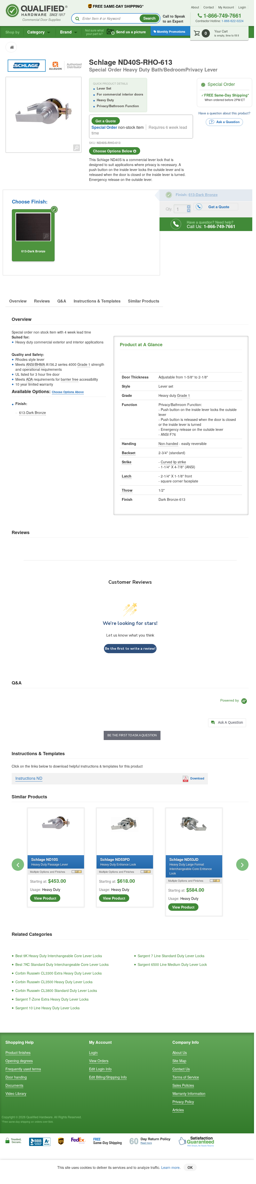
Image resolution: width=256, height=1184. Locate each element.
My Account (226, 7)
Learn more (170, 1167)
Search (149, 18)
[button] (18, 864)
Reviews (42, 301)
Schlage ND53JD (190, 866)
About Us (179, 1052)
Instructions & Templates (97, 301)
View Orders (98, 1060)
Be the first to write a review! (130, 648)
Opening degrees (19, 1060)
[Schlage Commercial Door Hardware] (27, 65)
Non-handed (168, 443)
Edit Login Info (100, 1068)
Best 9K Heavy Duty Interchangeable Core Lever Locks (58, 955)
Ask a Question (227, 121)
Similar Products (143, 301)
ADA (29, 379)
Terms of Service (185, 1077)
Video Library (15, 1093)
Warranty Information (188, 1093)
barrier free (69, 379)
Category (36, 32)
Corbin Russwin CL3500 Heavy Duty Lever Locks (54, 981)
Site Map (179, 1060)
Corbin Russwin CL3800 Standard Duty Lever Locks (56, 990)
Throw (127, 490)
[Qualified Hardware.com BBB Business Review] (40, 1141)
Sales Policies (183, 1085)
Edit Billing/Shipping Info (108, 1077)
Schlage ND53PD (118, 861)
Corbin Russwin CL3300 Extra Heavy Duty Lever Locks (58, 973)
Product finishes (18, 1052)
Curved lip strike (173, 461)
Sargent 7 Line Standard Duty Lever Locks (171, 955)
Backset (128, 452)
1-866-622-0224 (233, 21)
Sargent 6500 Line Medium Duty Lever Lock (172, 964)
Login (242, 7)
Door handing (16, 1077)
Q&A (61, 301)
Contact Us (181, 1068)
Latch (126, 476)
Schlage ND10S (49, 861)
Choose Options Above (68, 392)
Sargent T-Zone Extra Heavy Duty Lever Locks (52, 999)
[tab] (227, 722)
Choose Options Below (113, 150)
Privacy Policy (183, 1101)
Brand (66, 32)
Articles (178, 1109)
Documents (14, 1085)
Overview (18, 301)
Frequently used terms (23, 1068)
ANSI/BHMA (35, 364)
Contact (208, 7)
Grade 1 (83, 364)
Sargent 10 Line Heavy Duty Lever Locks (47, 1007)
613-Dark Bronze (32, 412)
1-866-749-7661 (221, 15)
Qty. (169, 209)
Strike (126, 461)
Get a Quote (106, 120)
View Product (45, 898)
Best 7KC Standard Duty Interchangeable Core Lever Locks (62, 964)
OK (190, 1167)
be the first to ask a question (132, 735)
